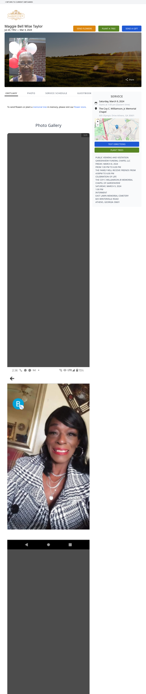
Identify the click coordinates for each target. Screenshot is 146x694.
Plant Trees (117, 150)
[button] (116, 127)
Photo (31, 93)
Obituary (11, 93)
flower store (80, 107)
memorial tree (40, 107)
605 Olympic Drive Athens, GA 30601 (116, 115)
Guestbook (84, 93)
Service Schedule (56, 93)
